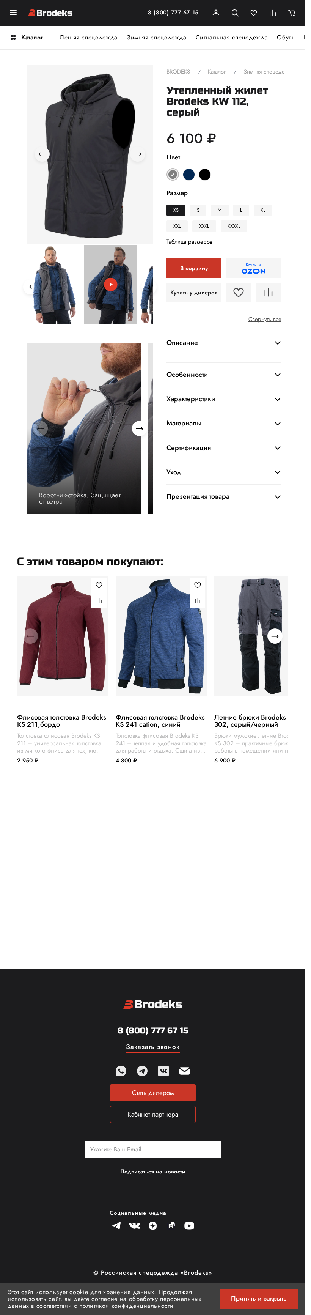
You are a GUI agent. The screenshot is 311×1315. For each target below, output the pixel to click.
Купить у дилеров (194, 292)
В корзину (194, 268)
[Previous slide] (30, 286)
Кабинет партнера (152, 1114)
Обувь (286, 37)
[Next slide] (149, 286)
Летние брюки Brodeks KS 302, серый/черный (255, 720)
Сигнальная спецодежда (232, 37)
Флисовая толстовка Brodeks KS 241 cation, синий (160, 720)
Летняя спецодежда (89, 37)
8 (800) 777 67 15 (173, 12)
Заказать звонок (153, 1047)
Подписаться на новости (152, 1171)
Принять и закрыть (259, 1298)
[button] (54, 285)
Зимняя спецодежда (157, 37)
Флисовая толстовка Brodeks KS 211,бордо (61, 720)
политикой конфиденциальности (126, 1305)
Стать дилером (153, 1092)
